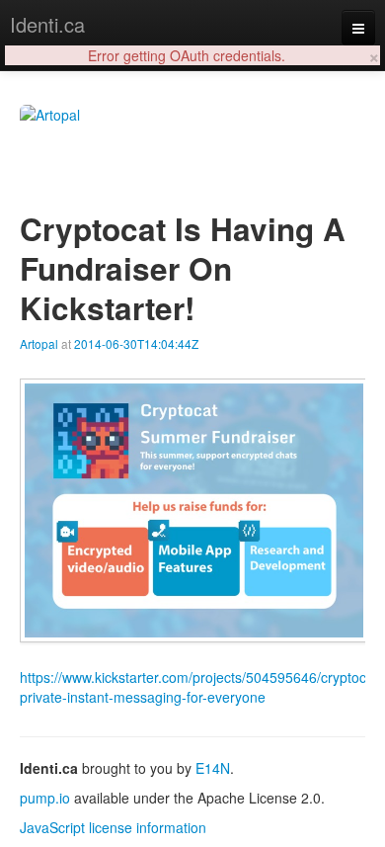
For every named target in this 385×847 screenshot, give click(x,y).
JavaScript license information (113, 827)
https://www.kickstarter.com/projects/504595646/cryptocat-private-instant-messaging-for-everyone (201, 687)
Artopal (39, 343)
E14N (212, 768)
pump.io (45, 797)
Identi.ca (47, 24)
